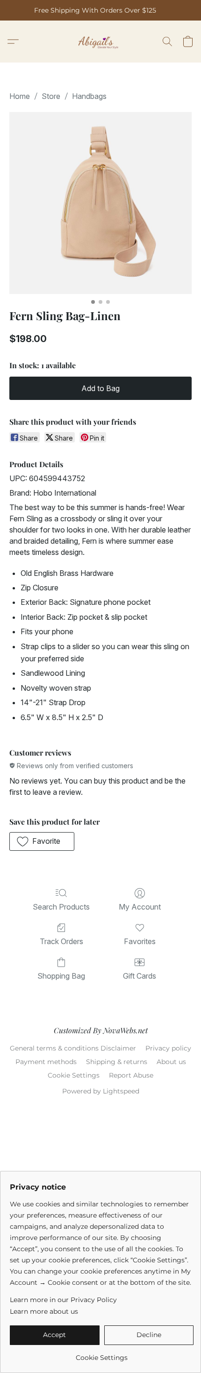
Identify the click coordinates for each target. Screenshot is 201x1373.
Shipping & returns (116, 1062)
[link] (102, 1354)
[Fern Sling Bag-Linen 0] (100, 203)
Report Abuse (131, 1075)
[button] (100, 42)
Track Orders (61, 941)
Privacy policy (168, 1048)
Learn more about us (44, 1311)
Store (51, 96)
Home (19, 96)
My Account (140, 906)
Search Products (61, 906)
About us (171, 1062)
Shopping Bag (61, 976)
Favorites (140, 941)
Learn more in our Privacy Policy (63, 1300)
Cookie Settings (74, 1075)
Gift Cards (139, 976)
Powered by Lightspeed (100, 1091)
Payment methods (46, 1062)
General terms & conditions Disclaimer (73, 1048)
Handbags (89, 96)
